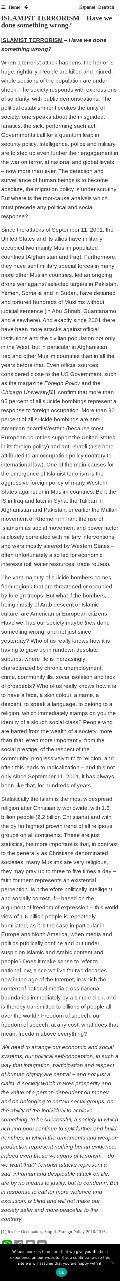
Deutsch (106, 7)
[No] (113, 1263)
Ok (61, 1272)
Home (14, 7)
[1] (3, 1231)
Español (87, 7)
